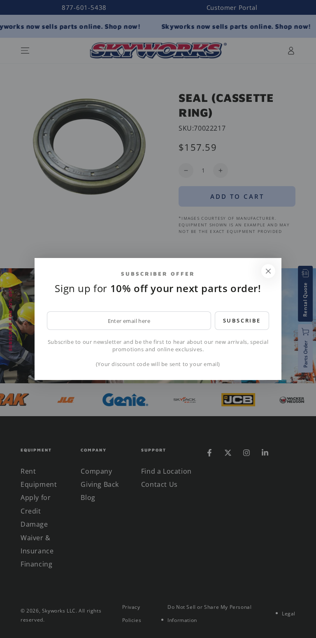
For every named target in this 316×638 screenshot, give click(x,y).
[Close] (268, 271)
